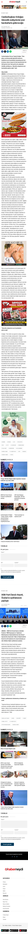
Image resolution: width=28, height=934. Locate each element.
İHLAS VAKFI (4, 448)
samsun (24, 451)
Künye (4, 917)
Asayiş (4, 882)
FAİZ (3, 445)
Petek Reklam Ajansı (17, 925)
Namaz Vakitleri (6, 904)
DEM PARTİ (19, 718)
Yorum (2, 552)
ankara (3, 441)
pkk (19, 451)
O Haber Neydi (5, 915)
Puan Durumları (6, 908)
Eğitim (4, 890)
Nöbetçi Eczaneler (6, 906)
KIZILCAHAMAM (19, 448)
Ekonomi (4, 893)
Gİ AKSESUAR (13, 445)
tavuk (12, 454)
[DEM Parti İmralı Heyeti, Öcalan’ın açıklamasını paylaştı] (7, 488)
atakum (9, 441)
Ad (2, 562)
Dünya (4, 888)
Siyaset (25, 27)
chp (14, 441)
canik (13, 718)
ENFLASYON (20, 441)
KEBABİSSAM (11, 448)
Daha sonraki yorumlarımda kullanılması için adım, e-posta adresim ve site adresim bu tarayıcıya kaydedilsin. (13, 571)
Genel (22, 605)
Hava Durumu (5, 899)
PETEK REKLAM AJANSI (6, 724)
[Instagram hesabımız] (16, 856)
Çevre (4, 886)
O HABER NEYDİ (13, 451)
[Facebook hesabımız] (12, 856)
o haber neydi (13, 721)
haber (25, 718)
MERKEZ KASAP (4, 451)
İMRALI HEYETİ (4, 721)
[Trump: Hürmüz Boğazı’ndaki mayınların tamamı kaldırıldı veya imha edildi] (14, 469)
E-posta (17, 562)
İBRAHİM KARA (21, 445)
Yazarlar (4, 919)
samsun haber (5, 454)
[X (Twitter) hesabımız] (14, 856)
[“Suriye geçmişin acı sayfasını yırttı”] (20, 508)
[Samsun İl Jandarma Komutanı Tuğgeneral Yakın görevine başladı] (20, 775)
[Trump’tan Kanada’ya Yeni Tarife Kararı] (14, 532)
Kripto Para (5, 901)
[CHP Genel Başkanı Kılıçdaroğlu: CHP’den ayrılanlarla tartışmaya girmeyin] (20, 488)
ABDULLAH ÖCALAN (5, 718)
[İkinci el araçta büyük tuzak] (14, 739)
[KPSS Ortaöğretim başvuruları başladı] (20, 756)
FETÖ (8, 445)
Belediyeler (5, 884)
